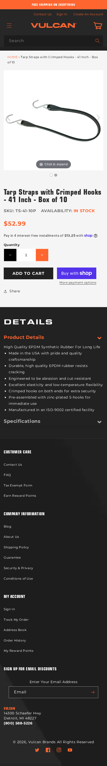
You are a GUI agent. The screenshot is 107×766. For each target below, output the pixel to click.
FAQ (7, 475)
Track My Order (16, 619)
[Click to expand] (53, 119)
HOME (12, 57)
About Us (11, 537)
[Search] (97, 40)
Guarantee (12, 557)
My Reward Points (19, 651)
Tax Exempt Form (18, 485)
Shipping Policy (16, 547)
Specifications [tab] (22, 421)
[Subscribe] (92, 692)
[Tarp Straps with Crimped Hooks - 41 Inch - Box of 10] (51, 175)
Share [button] (14, 291)
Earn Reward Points (20, 495)
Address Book (15, 630)
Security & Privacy (18, 568)
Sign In (61, 14)
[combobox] (53, 41)
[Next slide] (98, 118)
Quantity (12, 245)
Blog (7, 526)
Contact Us (43, 14)
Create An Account (88, 14)
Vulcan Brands (42, 742)
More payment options (77, 282)
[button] (9, 25)
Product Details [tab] (24, 337)
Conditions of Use (18, 578)
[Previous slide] (9, 118)
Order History (15, 640)
